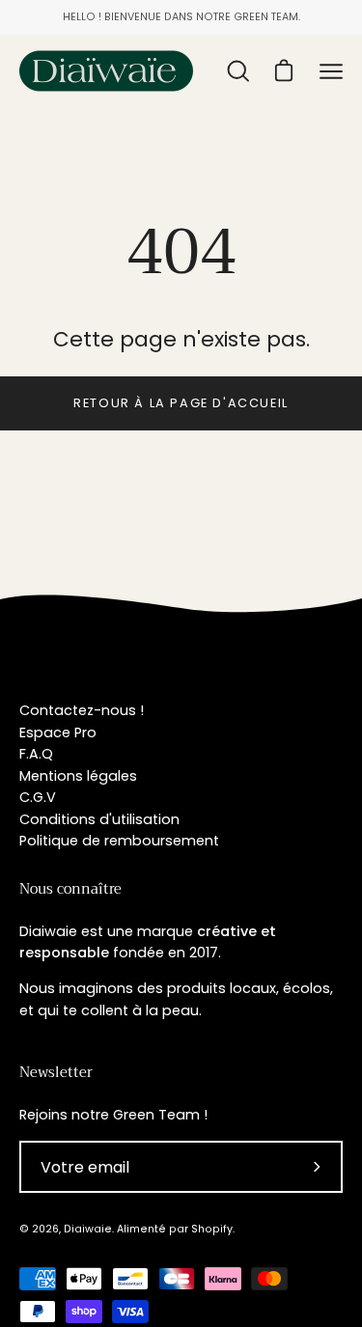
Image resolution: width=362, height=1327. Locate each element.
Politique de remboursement (119, 840)
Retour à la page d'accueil (181, 403)
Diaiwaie (88, 1229)
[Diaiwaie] (106, 71)
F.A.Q (36, 753)
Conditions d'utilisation (99, 819)
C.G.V (37, 797)
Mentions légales (78, 776)
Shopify (212, 1229)
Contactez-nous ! (81, 710)
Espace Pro (58, 732)
